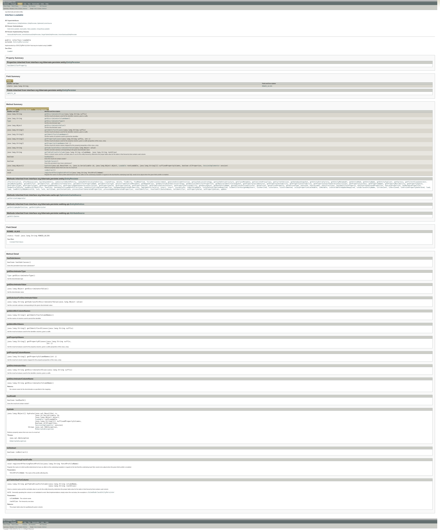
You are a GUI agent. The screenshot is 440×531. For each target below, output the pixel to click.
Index (42, 4)
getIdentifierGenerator (61, 184)
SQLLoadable (31, 29)
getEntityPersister (37, 207)
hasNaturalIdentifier (34, 187)
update (223, 189)
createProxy (109, 182)
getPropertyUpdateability (50, 185)
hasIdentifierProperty (17, 65)
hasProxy (48, 187)
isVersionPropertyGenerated (412, 187)
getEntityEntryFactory (319, 182)
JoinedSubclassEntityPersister (31, 34)
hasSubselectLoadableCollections (68, 187)
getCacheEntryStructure (224, 182)
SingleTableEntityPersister (49, 34)
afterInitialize (14, 182)
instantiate (180, 187)
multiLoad (51, 189)
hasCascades (315, 185)
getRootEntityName (221, 185)
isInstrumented (286, 187)
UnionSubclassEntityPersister (67, 34)
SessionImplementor (211, 166)
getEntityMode (355, 182)
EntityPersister (32, 23)
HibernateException (44, 429)
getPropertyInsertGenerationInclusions (330, 184)
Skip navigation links (9, 2)
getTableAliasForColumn (55, 152)
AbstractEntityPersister (14, 34)
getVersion (261, 185)
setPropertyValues (211, 189)
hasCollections (328, 185)
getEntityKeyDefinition (17, 207)
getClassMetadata (243, 182)
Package (13, 4)
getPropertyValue (106, 185)
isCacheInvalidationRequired (215, 187)
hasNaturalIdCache (15, 187)
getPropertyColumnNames (55, 143)
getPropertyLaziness (358, 184)
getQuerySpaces (205, 185)
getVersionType (292, 185)
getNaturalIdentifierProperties (200, 184)
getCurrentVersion (281, 182)
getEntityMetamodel (339, 182)
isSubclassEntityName (366, 187)
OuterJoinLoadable (13, 29)
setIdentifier (179, 189)
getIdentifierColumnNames (56, 134)
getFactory (398, 182)
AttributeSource (12, 23)
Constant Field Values (16, 242)
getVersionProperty (276, 185)
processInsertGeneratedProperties (87, 189)
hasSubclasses (50, 161)
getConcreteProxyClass (261, 182)
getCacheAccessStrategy (202, 182)
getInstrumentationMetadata (127, 184)
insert (163, 187)
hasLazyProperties (393, 185)
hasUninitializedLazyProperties (98, 187)
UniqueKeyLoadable (43, 29)
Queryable (23, 29)
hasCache (304, 185)
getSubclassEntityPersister (243, 185)
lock (37, 189)
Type (9, 121)
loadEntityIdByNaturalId (23, 189)
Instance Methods (25, 110)
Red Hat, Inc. (19, 529)
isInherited (262, 187)
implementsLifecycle (150, 187)
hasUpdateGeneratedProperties (126, 187)
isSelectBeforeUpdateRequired (342, 187)
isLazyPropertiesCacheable (305, 187)
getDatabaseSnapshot (299, 182)
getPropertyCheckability (277, 184)
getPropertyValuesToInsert (160, 185)
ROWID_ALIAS (267, 86)
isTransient (382, 187)
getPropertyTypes (30, 185)
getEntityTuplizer (384, 182)
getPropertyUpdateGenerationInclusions (80, 185)
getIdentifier (30, 184)
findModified (139, 182)
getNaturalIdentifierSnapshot (228, 184)
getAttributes (13, 216)
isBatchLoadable (194, 187)
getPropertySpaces (415, 184)
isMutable (323, 187)
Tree (29, 4)
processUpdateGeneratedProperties (118, 189)
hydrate (48, 166)
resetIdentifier (141, 189)
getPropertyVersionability (185, 185)
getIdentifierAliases (54, 130)
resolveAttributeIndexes (160, 189)
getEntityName (369, 182)
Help (46, 4)
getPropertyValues (140, 185)
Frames (25, 6)
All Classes (43, 6)
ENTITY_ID (11, 93)
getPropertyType (14, 185)
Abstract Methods (41, 110)
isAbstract (49, 170)
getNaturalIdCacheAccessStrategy (170, 184)
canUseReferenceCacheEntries (90, 182)
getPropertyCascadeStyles (254, 184)
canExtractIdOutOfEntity (65, 182)
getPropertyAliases (53, 139)
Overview (6, 4)
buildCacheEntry (46, 182)
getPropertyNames (375, 184)
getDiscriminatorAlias (54, 114)
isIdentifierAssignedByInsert (242, 187)
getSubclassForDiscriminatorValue (59, 148)
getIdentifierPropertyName (84, 184)
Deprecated (35, 4)
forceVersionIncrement (156, 182)
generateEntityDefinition (179, 182)
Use (25, 4)
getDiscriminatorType (54, 121)
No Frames (32, 6)
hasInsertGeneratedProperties (370, 185)
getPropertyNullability (395, 184)
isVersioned (394, 187)
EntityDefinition (22, 23)
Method (25, 8)
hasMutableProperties (411, 185)
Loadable (122, 166)
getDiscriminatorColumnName (56, 118)
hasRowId (48, 157)
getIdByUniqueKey (14, 184)
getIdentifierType (106, 184)
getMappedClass (147, 184)
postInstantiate (64, 189)
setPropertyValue (194, 189)
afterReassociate (30, 182)
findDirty (128, 182)
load (428, 187)
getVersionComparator (16, 198)
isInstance (273, 187)
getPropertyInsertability (301, 184)
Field (16, 8)
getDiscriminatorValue (54, 125)
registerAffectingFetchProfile (58, 173)
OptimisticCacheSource (44, 23)
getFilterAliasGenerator (415, 182)
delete (119, 182)
